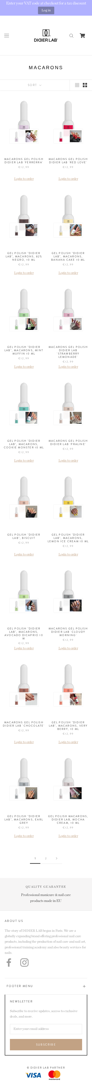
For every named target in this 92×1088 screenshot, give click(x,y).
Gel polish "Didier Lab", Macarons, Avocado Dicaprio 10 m (23, 633)
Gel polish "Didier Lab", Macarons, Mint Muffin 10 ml (23, 350)
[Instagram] (24, 962)
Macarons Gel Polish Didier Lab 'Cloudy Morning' (68, 632)
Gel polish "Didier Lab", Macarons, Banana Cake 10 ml (68, 256)
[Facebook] (9, 962)
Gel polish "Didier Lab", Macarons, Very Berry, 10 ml (68, 725)
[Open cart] (82, 35)
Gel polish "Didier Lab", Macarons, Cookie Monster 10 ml (24, 444)
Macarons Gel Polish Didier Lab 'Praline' (68, 442)
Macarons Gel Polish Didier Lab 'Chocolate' (24, 724)
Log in (46, 10)
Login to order (24, 179)
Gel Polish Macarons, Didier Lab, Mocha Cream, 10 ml (68, 819)
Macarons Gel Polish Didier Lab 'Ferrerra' (23, 160)
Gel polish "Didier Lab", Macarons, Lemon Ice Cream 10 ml (68, 538)
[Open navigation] (6, 35)
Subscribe (46, 1044)
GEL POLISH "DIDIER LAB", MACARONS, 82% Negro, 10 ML (24, 256)
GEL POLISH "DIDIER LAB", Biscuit (24, 536)
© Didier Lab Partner (46, 1068)
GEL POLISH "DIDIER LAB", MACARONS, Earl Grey (23, 819)
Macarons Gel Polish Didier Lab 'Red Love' (68, 160)
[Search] (71, 35)
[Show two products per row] (85, 85)
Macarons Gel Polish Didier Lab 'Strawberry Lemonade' (68, 352)
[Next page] (56, 858)
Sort (33, 85)
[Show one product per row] (77, 85)
